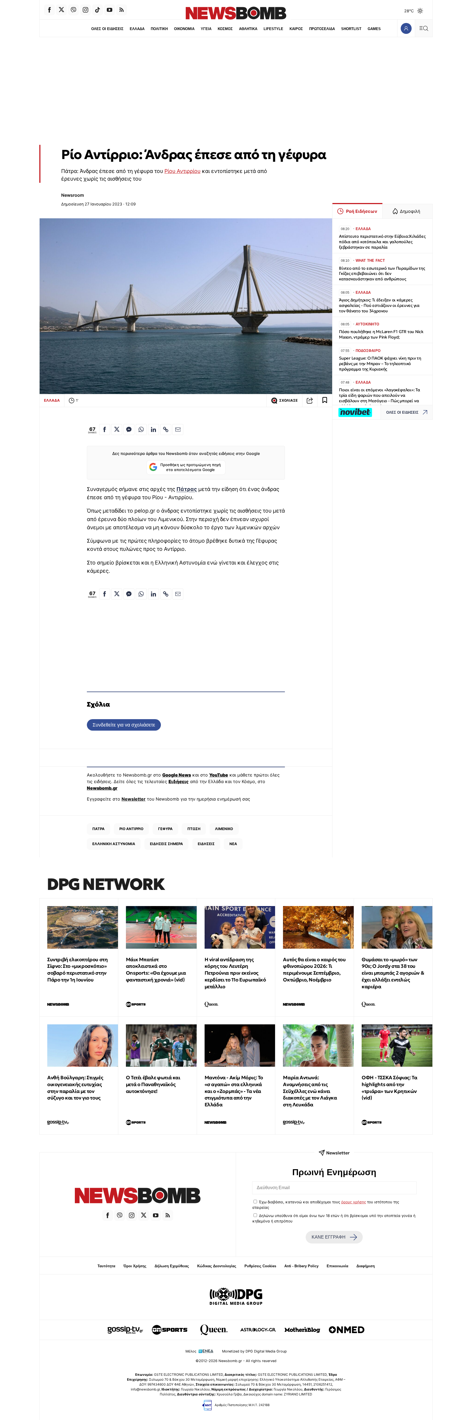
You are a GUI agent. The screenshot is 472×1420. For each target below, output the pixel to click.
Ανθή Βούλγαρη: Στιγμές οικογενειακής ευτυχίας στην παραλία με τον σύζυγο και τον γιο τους (75, 1087)
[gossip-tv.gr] (125, 1329)
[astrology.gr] (258, 1329)
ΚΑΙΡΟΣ (296, 29)
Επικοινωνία (337, 1266)
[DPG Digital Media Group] (236, 1297)
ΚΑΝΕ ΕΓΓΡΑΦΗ (329, 1237)
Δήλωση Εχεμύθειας (172, 1266)
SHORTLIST (351, 29)
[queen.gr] (214, 1329)
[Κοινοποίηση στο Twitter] (116, 429)
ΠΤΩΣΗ (193, 829)
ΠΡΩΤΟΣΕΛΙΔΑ (322, 29)
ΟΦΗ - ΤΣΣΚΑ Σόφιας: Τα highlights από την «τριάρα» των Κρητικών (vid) (389, 1087)
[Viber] (73, 9)
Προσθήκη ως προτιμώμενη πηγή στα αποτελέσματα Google (190, 467)
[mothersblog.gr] (302, 1329)
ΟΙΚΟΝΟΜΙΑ (184, 29)
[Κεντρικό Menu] (423, 28)
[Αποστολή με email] (177, 429)
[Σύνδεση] (406, 28)
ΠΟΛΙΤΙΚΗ (159, 29)
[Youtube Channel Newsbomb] (109, 9)
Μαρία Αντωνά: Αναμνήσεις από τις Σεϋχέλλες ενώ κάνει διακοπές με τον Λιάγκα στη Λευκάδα (310, 1091)
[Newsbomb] (138, 1196)
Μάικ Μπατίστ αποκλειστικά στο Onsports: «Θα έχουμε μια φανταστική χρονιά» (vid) (156, 969)
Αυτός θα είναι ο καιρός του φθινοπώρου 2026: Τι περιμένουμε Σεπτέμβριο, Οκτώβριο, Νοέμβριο (314, 969)
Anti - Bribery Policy (301, 1266)
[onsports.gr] (169, 1329)
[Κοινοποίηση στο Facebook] (104, 429)
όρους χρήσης (353, 1202)
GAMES (374, 29)
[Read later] (324, 400)
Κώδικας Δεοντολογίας (216, 1266)
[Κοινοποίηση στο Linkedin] (153, 429)
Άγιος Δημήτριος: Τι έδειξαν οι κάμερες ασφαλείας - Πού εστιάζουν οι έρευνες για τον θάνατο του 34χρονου (379, 305)
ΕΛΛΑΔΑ (137, 29)
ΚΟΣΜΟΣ (225, 29)
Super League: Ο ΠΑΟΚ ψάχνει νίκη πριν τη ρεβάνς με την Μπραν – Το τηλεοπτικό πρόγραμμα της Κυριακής (380, 363)
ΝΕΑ (233, 844)
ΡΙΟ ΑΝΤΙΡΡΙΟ (131, 829)
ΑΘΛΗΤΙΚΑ (248, 29)
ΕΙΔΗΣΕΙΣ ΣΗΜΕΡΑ (166, 844)
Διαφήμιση (365, 1266)
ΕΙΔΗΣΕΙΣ (206, 844)
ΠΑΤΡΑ (98, 829)
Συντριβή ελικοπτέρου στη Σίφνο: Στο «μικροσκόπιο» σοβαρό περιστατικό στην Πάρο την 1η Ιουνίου (77, 969)
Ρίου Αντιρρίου (182, 171)
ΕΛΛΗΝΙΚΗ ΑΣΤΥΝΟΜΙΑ (113, 844)
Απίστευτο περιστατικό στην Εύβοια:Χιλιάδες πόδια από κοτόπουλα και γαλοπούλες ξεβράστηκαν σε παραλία (382, 242)
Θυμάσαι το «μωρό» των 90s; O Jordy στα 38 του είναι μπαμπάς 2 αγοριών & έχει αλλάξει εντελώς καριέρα (393, 973)
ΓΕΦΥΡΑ (165, 829)
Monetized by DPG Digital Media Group (254, 1351)
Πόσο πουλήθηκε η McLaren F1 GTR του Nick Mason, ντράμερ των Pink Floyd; (381, 334)
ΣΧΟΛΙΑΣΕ (288, 400)
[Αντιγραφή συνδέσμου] (309, 400)
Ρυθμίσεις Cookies (260, 1266)
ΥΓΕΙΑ (206, 29)
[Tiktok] (97, 9)
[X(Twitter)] (61, 9)
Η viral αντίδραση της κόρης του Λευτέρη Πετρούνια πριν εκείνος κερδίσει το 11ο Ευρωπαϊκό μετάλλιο (235, 973)
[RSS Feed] (121, 9)
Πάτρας (186, 489)
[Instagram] (85, 9)
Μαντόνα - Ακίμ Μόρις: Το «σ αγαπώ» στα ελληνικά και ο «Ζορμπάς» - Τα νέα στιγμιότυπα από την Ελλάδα (234, 1091)
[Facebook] (49, 9)
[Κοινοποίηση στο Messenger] (128, 429)
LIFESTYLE (273, 29)
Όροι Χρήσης (134, 1266)
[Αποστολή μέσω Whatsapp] (141, 429)
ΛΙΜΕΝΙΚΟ (224, 829)
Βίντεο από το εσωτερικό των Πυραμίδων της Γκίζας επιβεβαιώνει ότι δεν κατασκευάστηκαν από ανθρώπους (382, 274)
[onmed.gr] (346, 1329)
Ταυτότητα (106, 1266)
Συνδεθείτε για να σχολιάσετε (124, 725)
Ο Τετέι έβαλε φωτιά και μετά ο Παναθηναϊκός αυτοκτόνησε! (153, 1084)
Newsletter (134, 799)
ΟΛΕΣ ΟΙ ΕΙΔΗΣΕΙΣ (107, 29)
